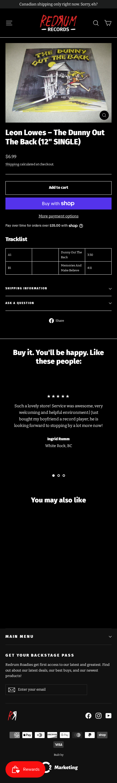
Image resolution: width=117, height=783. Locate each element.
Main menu (19, 636)
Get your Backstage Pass (40, 655)
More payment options (59, 216)
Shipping (12, 164)
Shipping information (26, 288)
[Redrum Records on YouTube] (109, 716)
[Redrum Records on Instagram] (98, 716)
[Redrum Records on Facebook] (88, 716)
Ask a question (19, 303)
